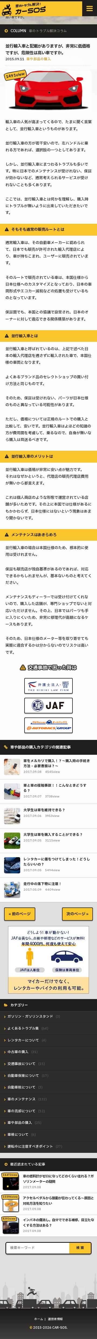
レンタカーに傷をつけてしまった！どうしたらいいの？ (56, 862)
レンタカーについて (23, 1040)
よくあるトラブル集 (23, 1028)
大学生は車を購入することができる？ (53, 834)
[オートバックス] (48, 729)
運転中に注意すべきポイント (30, 1146)
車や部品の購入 (38, 59)
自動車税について (22, 1087)
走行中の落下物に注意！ (42, 884)
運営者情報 (55, 1319)
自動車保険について (23, 1075)
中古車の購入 (18, 1052)
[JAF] (48, 709)
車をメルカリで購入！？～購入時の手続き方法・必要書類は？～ (56, 764)
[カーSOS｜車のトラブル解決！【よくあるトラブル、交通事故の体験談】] (24, 14)
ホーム (38, 1319)
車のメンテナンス (22, 1099)
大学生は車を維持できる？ (44, 810)
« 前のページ (20, 914)
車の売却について (22, 1111)
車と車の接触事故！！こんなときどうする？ (54, 788)
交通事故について (22, 1064)
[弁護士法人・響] (48, 690)
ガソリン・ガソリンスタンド (30, 1016)
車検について (18, 1134)
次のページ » (77, 914)
